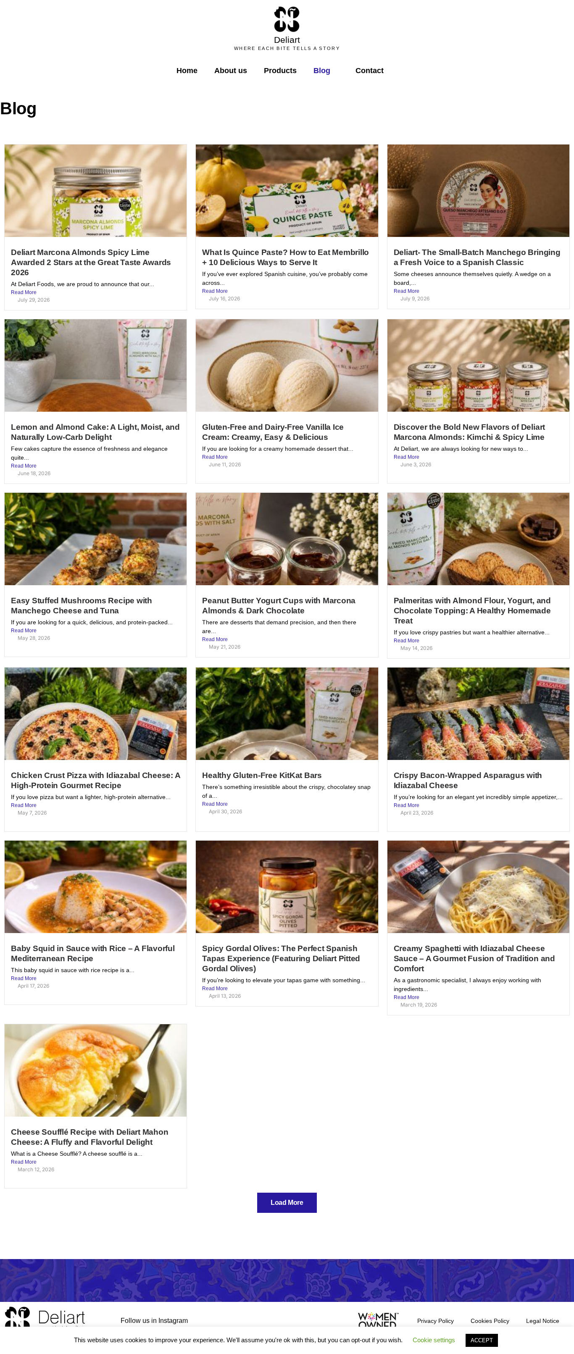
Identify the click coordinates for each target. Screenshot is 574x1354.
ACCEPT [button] (482, 1340)
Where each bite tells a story (287, 48)
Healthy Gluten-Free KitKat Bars (262, 775)
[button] (399, 71)
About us (230, 70)
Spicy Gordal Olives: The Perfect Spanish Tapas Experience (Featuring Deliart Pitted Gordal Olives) (281, 958)
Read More (24, 292)
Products (280, 70)
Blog (321, 70)
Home (186, 70)
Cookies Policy (490, 1320)
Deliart (287, 40)
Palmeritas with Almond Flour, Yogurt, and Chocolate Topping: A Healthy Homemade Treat (472, 610)
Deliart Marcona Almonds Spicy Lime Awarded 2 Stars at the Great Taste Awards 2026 (91, 262)
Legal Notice (542, 1320)
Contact (369, 70)
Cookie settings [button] (434, 1339)
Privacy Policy (435, 1320)
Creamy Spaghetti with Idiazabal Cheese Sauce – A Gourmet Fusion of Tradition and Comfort (474, 958)
